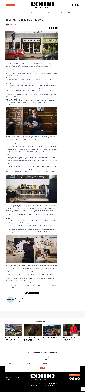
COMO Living (44, 363)
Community (24, 12)
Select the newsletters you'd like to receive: (42, 360)
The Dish (11, 363)
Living (16, 12)
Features (10, 12)
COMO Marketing (47, 387)
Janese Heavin (15, 24)
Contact (63, 12)
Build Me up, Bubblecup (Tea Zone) (26, 19)
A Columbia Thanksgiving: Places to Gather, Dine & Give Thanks (32, 339)
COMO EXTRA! (28, 361)
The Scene (27, 363)
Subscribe (50, 12)
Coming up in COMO (46, 361)
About (57, 12)
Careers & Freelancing (13, 377)
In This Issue (41, 12)
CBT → (69, 12)
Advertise (9, 376)
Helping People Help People (51, 337)
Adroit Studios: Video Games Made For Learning (13, 338)
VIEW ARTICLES (19, 301)
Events (32, 12)
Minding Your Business (14, 361)
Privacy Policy (10, 381)
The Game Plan (61, 361)
